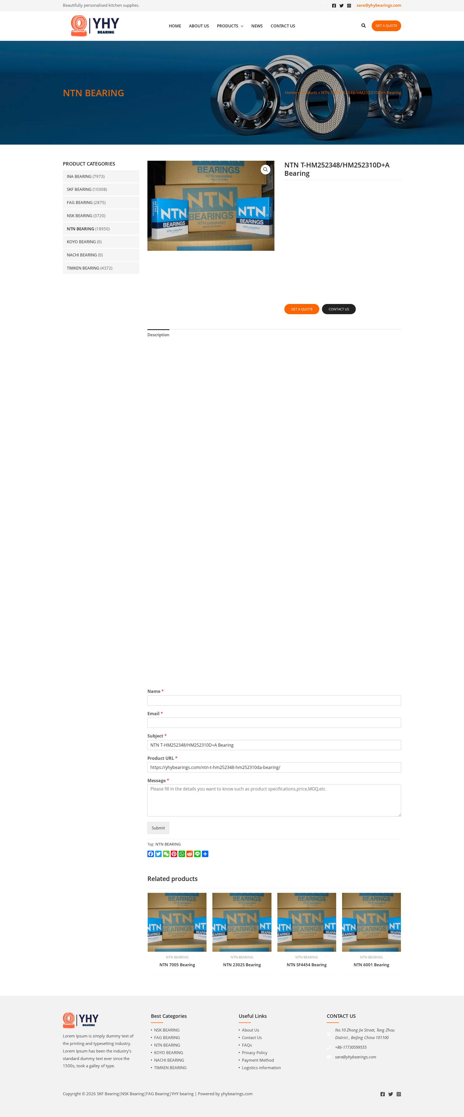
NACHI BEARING (82, 254)
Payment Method (258, 1060)
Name (155, 691)
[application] (240, 26)
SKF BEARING (79, 189)
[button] (265, 169)
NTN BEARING (80, 228)
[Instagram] (349, 5)
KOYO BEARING (81, 241)
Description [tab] (158, 334)
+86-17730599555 (351, 1047)
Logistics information (261, 1067)
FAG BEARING (80, 202)
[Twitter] (341, 5)
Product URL (162, 758)
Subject (157, 736)
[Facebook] (334, 5)
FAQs (247, 1045)
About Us (250, 1030)
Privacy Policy (254, 1052)
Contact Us (252, 1037)
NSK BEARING (79, 215)
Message (158, 780)
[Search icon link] (363, 26)
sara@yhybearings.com (355, 1056)
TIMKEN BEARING (83, 268)
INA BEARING (79, 176)
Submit (158, 827)
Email (155, 714)
